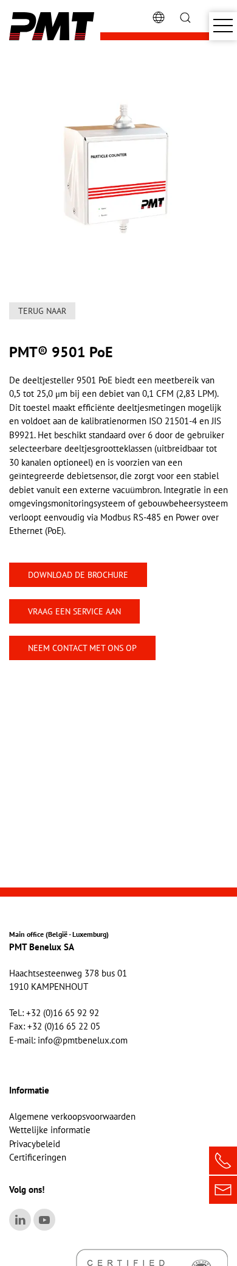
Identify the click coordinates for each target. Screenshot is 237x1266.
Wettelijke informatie (50, 1130)
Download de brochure (78, 574)
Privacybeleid (34, 1144)
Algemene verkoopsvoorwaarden (72, 1116)
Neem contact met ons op (82, 647)
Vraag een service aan (74, 611)
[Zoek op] (185, 17)
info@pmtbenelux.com (83, 1040)
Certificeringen (37, 1157)
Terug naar (42, 310)
